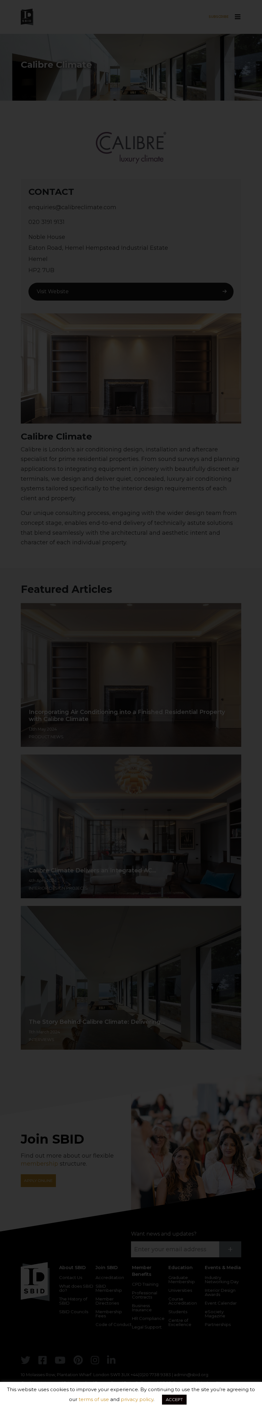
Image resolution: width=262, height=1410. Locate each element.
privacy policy (137, 1399)
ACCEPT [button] (174, 1399)
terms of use (94, 1399)
